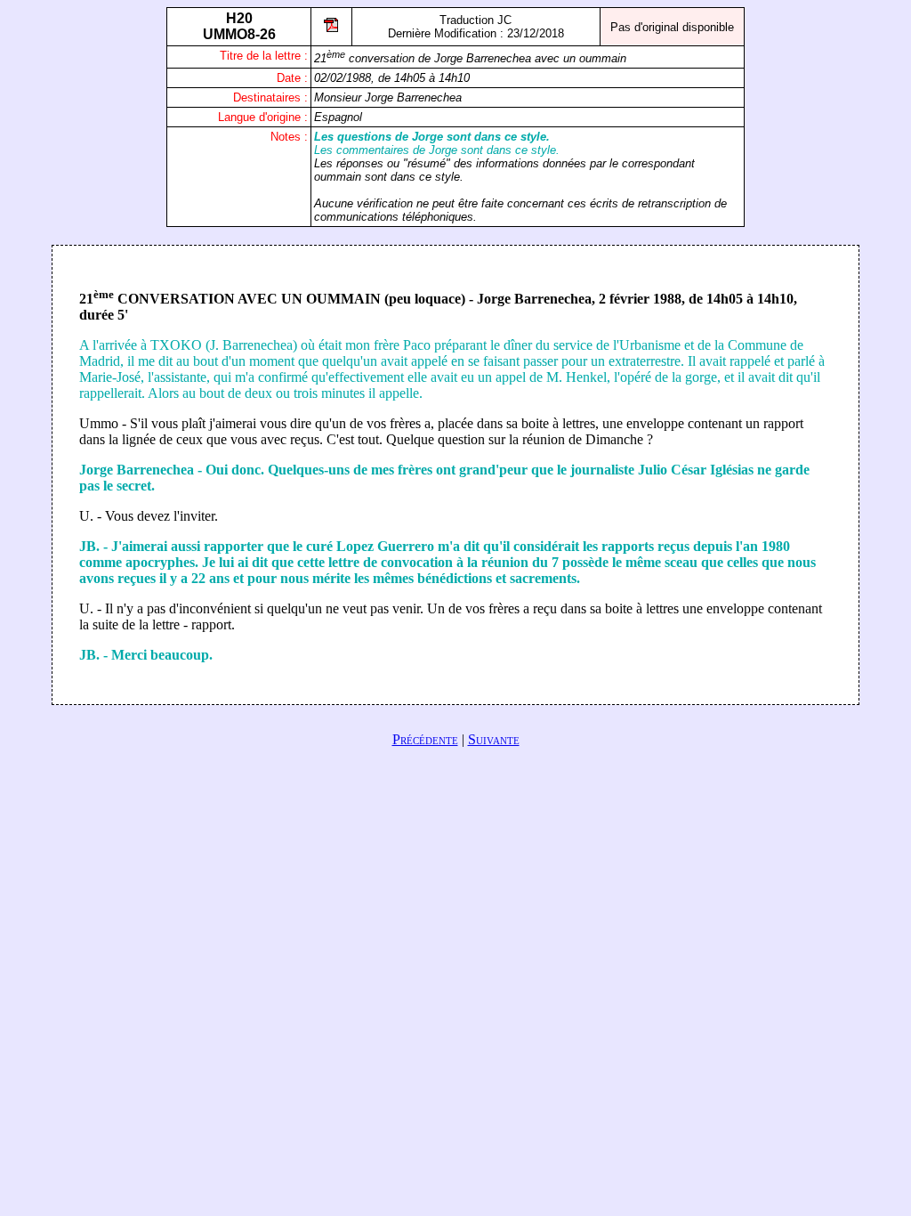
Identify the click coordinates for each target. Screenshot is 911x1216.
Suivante (494, 739)
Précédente (425, 739)
